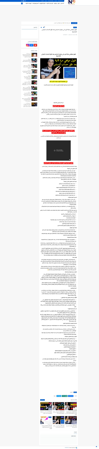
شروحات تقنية (29, 3)
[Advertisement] (49, 13)
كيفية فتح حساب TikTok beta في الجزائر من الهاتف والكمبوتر (27, 67)
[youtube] (23, 1)
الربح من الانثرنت (49, 3)
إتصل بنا (56, 0)
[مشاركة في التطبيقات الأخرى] (54, 396)
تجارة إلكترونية (42, 3)
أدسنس (62, 3)
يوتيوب (55, 3)
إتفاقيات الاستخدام (50, 0)
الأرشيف (42, 0)
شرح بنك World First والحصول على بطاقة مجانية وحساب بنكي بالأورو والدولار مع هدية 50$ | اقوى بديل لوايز (26, 83)
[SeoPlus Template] (76, 447)
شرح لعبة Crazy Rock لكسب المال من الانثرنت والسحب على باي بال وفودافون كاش (27, 94)
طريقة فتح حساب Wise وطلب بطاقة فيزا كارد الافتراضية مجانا (27, 78)
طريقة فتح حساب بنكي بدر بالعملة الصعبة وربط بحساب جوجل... (46, 412)
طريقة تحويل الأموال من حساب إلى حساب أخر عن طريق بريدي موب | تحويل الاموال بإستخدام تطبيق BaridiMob (27, 105)
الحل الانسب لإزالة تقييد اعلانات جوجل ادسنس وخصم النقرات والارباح (47, 427)
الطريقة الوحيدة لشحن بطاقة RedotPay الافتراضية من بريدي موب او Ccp (26, 100)
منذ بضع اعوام (74, 410)
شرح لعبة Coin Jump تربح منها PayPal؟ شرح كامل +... (61, 23)
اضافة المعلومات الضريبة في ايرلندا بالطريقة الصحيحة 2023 (58, 412)
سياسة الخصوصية (60, 0)
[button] (70, 396)
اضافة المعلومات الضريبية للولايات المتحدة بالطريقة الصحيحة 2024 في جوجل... (71, 413)
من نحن (46, 0)
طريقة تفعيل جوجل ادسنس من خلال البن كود (71, 426)
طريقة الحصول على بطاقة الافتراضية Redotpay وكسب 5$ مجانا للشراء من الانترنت (27, 89)
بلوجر (59, 3)
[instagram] (22, 1)
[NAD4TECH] (71, 2)
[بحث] (22, 3)
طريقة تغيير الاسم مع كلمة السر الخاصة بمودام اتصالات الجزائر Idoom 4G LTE (27, 56)
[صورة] (34, 55)
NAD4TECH (67, 447)
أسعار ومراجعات (35, 3)
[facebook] (25, 1)
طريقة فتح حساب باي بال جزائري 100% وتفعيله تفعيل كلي (27, 61)
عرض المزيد (42, 399)
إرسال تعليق (73, 436)
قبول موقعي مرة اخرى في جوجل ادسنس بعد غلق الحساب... (58, 426)
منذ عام (29, 64)
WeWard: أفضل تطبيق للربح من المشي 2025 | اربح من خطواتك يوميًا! (26, 72)
